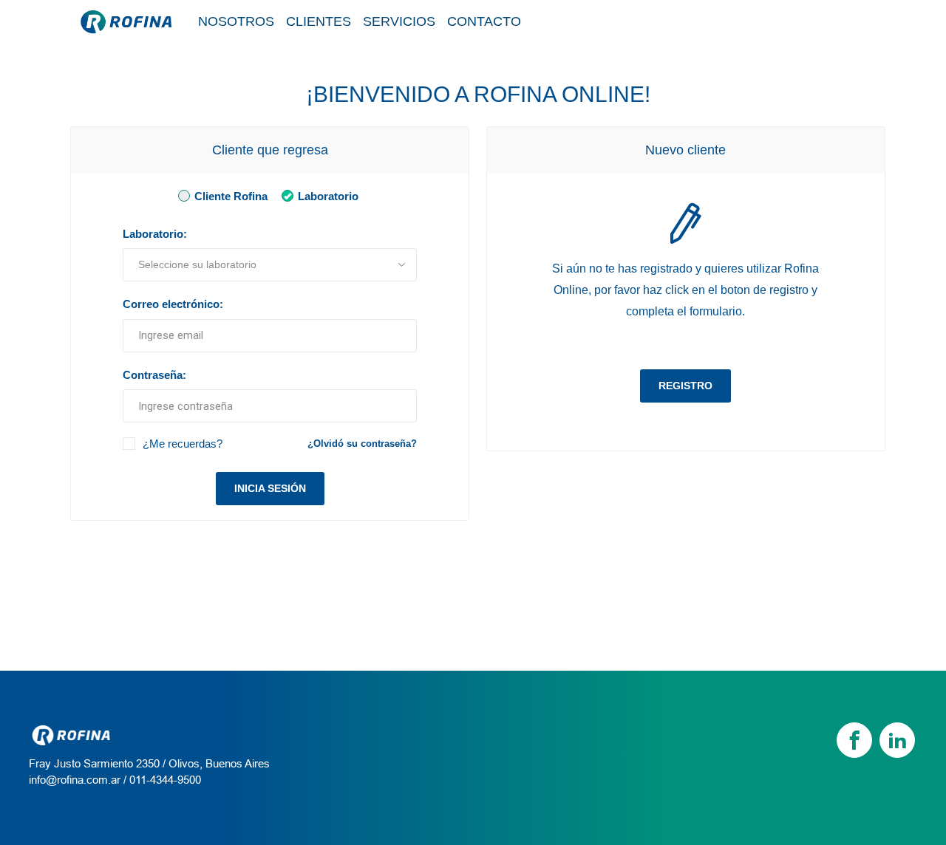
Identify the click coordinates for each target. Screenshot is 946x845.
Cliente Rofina (229, 196)
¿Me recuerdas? (182, 443)
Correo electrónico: (173, 304)
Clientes (318, 21)
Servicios (399, 21)
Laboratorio (326, 196)
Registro (685, 385)
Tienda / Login (801, 21)
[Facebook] (854, 740)
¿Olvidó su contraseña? (362, 443)
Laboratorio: (155, 234)
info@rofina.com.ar (74, 779)
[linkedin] (897, 740)
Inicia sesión (270, 488)
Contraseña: (154, 375)
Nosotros (236, 21)
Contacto (484, 21)
